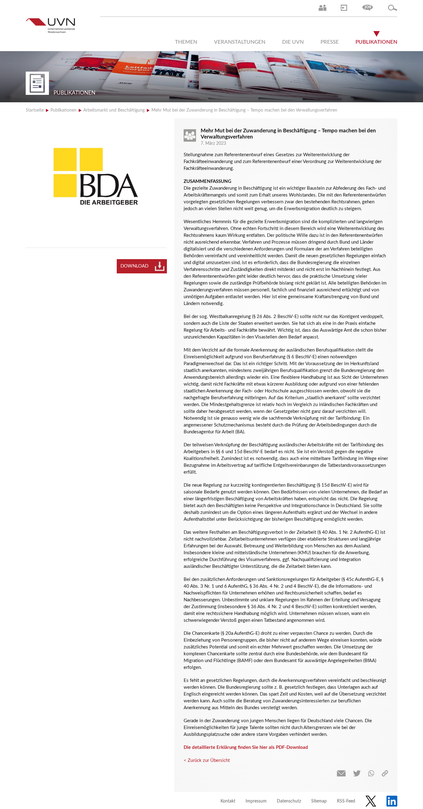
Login (343, 8)
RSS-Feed (346, 801)
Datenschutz (289, 801)
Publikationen (376, 42)
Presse (330, 42)
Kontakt (227, 801)
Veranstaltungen (239, 42)
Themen (186, 42)
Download (134, 266)
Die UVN (293, 42)
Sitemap (319, 801)
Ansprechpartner (322, 8)
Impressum (256, 801)
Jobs (367, 8)
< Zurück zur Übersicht (207, 760)
